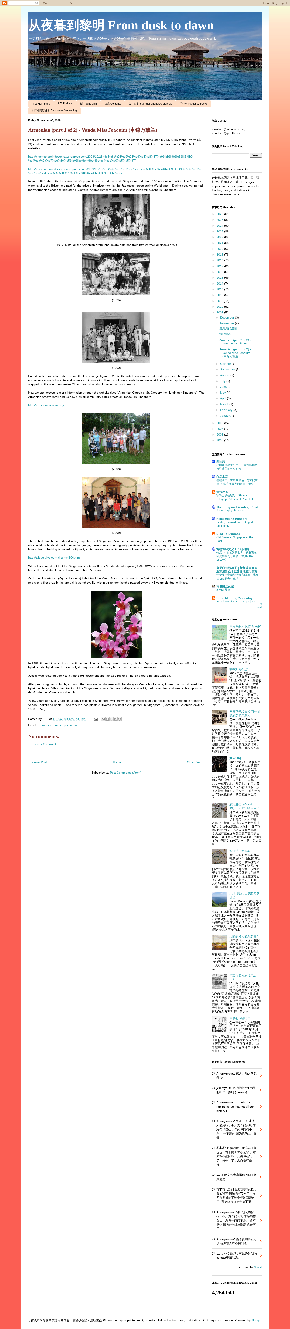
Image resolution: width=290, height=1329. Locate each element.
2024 (220, 225)
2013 (220, 289)
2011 (220, 301)
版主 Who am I (88, 103)
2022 (220, 237)
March (224, 404)
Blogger (256, 1320)
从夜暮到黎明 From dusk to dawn (121, 25)
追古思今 (222, 492)
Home (117, 762)
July (223, 381)
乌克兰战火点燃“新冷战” (245, 626)
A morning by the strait (230, 510)
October (226, 363)
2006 (220, 434)
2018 (220, 260)
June (224, 386)
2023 (220, 231)
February (226, 410)
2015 (220, 277)
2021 (220, 243)
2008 (220, 423)
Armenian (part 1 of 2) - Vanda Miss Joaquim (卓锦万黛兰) (235, 353)
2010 (220, 306)
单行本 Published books (193, 103)
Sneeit (258, 1267)
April (223, 398)
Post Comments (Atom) (125, 772)
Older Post (194, 762)
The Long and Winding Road (237, 507)
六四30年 (235, 758)
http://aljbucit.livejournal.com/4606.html (54, 557)
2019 (220, 254)
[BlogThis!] (107, 719)
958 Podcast (65, 103)
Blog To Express (228, 533)
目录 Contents (113, 103)
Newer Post (39, 762)
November (227, 323)
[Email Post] (95, 719)
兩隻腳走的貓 (225, 586)
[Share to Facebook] (115, 719)
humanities (46, 725)
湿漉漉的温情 (228, 328)
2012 (220, 295)
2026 (220, 214)
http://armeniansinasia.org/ (46, 405)
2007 (220, 428)
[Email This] (103, 719)
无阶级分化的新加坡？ (244, 936)
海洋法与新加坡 (239, 850)
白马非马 (222, 476)
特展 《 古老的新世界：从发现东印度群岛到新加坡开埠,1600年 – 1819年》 (236, 556)
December (227, 317)
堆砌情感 (225, 334)
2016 (220, 272)
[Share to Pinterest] (119, 719)
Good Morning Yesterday (234, 598)
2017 (220, 266)
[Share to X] (111, 719)
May (223, 392)
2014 (220, 283)
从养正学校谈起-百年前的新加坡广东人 (244, 713)
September (228, 369)
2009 (220, 312)
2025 (220, 219)
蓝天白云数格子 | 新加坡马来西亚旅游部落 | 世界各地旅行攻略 (237, 569)
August (225, 375)
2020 (220, 248)
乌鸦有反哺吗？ (239, 1018)
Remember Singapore (231, 518)
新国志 (220, 461)
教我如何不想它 (239, 669)
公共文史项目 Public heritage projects (150, 103)
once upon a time (67, 725)
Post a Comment (45, 744)
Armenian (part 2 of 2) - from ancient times (235, 341)
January (226, 415)
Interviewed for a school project (235, 601)
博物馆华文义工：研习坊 (232, 549)
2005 (220, 440)
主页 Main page (41, 103)
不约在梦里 (223, 589)
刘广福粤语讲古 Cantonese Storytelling (54, 110)
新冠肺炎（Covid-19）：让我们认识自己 (244, 806)
